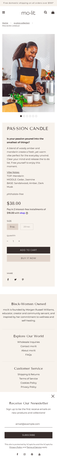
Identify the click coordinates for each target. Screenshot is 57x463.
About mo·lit (28, 350)
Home (5, 23)
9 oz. (12, 226)
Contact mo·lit (29, 346)
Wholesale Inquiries (28, 342)
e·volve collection (22, 23)
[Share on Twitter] (15, 279)
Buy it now (28, 258)
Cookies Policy (29, 382)
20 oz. (27, 226)
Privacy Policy (28, 386)
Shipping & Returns (29, 374)
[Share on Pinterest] (22, 279)
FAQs (28, 354)
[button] (21, 116)
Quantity (11, 236)
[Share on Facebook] (8, 279)
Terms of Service (28, 378)
